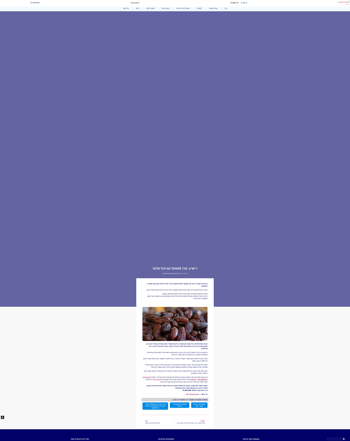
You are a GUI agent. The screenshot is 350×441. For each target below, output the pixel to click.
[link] (235, 2)
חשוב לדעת (150, 8)
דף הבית (185, 273)
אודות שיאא (213, 8)
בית (226, 8)
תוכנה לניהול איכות (183, 8)
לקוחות (199, 8)
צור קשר (126, 8)
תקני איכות (165, 8)
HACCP (193, 379)
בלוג (137, 8)
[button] (140, 2)
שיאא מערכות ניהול (192, 394)
